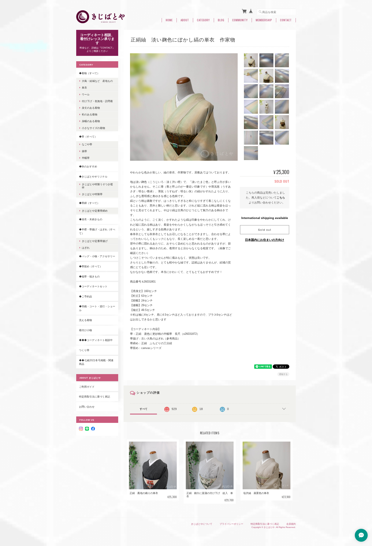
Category (203, 20)
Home (169, 20)
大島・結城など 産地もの (97, 81)
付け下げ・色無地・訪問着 (97, 101)
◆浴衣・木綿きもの (90, 219)
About (185, 20)
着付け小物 (85, 330)
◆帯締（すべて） (89, 203)
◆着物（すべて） (89, 73)
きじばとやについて (201, 524)
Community (240, 20)
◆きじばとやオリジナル (93, 176)
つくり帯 (84, 350)
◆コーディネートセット (93, 286)
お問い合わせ (87, 406)
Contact (286, 20)
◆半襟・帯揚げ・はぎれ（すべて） (97, 231)
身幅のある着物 (91, 121)
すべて (143, 408)
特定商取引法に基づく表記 (94, 396)
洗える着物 (85, 320)
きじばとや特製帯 (92, 194)
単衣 (84, 87)
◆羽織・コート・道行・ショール (97, 308)
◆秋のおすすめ (88, 166)
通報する (283, 374)
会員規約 (291, 524)
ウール (86, 94)
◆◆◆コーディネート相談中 (96, 340)
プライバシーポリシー (231, 524)
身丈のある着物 (91, 107)
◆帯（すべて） (88, 136)
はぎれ (86, 247)
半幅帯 (86, 157)
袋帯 (84, 151)
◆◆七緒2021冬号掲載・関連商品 (96, 362)
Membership (264, 20)
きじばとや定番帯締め (95, 210)
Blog (221, 20)
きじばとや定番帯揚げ (95, 241)
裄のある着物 (89, 114)
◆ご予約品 (85, 296)
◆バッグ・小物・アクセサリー (97, 256)
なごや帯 (87, 144)
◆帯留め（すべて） (90, 266)
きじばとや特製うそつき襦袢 (97, 186)
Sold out (264, 229)
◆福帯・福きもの (89, 276)
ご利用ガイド (87, 386)
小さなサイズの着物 (93, 128)
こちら (281, 197)
